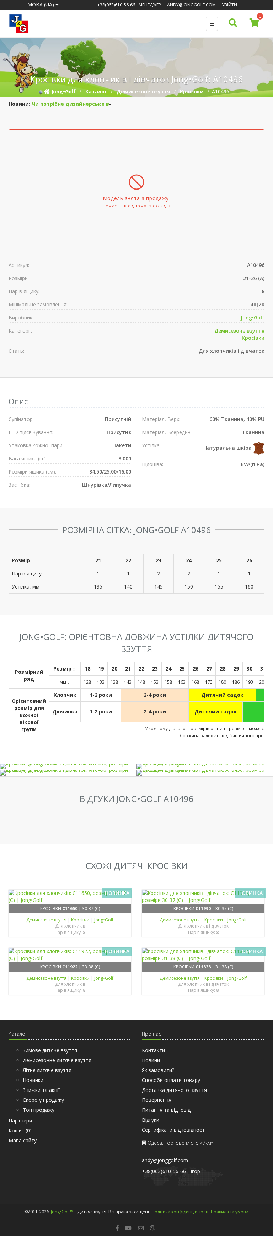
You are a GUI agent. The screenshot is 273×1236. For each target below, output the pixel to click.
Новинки (33, 1080)
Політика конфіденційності (180, 1212)
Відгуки (150, 1119)
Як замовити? (158, 1070)
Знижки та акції (41, 1090)
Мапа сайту (23, 1140)
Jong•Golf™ (62, 1212)
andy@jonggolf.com (191, 5)
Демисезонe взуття (239, 330)
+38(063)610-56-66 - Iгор (171, 1171)
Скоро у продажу (43, 1099)
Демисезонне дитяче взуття (57, 1060)
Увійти (229, 5)
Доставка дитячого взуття (174, 1090)
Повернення (156, 1099)
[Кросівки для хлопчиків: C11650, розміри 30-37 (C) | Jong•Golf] (70, 897)
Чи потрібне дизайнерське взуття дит (84, 103)
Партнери (20, 1120)
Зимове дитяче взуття (50, 1050)
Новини (151, 1060)
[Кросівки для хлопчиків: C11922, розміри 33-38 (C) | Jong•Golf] (70, 955)
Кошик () (20, 1130)
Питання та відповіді (167, 1109)
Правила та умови (229, 1212)
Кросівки (253, 337)
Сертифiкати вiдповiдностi (174, 1129)
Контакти (153, 1050)
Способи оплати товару (171, 1080)
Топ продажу (38, 1109)
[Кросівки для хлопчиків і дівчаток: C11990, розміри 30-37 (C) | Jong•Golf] (203, 897)
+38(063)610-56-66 (116, 5)
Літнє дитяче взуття (47, 1070)
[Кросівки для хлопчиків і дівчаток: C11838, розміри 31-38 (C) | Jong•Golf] (203, 955)
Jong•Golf (252, 317)
